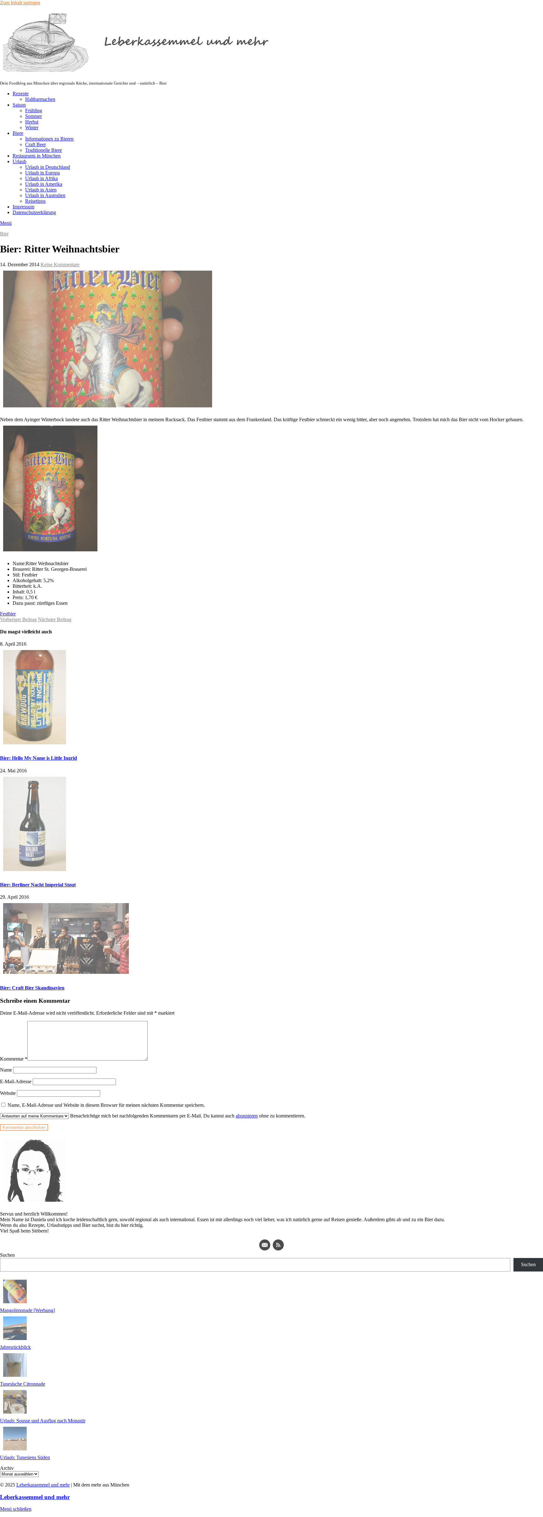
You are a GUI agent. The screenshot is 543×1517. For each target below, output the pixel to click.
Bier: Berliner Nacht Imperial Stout (38, 884)
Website (8, 1093)
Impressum (23, 206)
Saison (19, 105)
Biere (18, 133)
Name (6, 1070)
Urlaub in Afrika (41, 178)
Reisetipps (35, 201)
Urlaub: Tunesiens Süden (25, 1457)
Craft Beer (35, 144)
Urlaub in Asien (41, 189)
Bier (4, 233)
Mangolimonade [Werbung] (27, 1310)
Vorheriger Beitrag (18, 619)
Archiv (7, 1468)
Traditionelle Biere (43, 150)
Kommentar (13, 1059)
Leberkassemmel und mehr (43, 1484)
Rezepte (21, 93)
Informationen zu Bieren (49, 138)
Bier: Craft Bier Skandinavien (32, 987)
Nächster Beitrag (54, 619)
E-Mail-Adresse (15, 1081)
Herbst (31, 121)
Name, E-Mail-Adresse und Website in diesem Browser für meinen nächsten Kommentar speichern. (106, 1105)
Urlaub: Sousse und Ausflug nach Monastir (42, 1420)
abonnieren (247, 1115)
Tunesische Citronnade (22, 1384)
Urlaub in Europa (42, 172)
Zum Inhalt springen (20, 2)
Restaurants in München (37, 155)
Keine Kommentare (60, 264)
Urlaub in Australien (45, 195)
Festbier (8, 613)
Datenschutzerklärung (34, 212)
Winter (31, 127)
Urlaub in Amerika (43, 184)
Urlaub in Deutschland (47, 167)
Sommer (33, 116)
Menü (6, 223)
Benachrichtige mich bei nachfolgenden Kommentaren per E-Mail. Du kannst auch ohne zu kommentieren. (187, 1115)
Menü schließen (15, 1509)
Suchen (7, 1255)
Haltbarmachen (40, 99)
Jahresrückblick (15, 1347)
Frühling (33, 110)
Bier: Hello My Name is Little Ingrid (38, 758)
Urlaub (19, 161)
